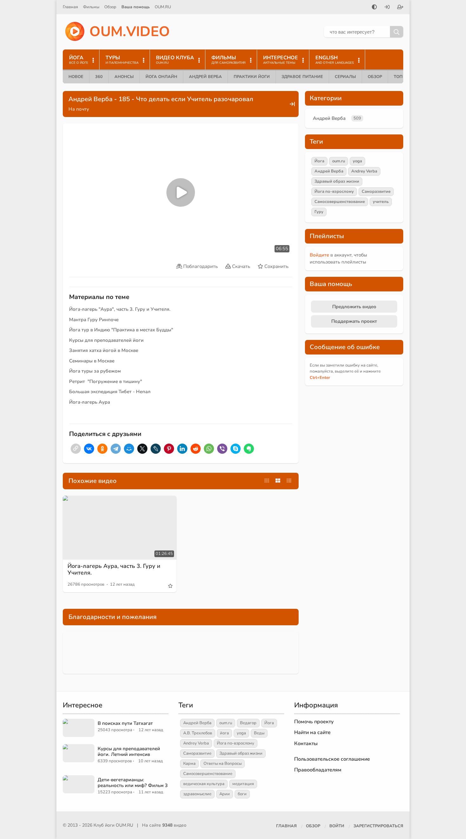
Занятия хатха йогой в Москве (103, 350)
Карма (189, 763)
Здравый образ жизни (336, 181)
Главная (70, 7)
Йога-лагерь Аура (89, 402)
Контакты (306, 743)
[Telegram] (116, 449)
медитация (243, 784)
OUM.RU (163, 7)
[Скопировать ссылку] (76, 449)
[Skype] (235, 449)
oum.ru (338, 161)
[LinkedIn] (182, 449)
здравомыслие (197, 794)
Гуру (318, 212)
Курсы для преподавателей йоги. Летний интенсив (129, 751)
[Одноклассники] (102, 449)
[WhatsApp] (209, 449)
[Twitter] (142, 449)
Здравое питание (302, 77)
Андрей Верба (205, 77)
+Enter (320, 377)
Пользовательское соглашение (332, 759)
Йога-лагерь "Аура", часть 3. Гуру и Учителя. (120, 309)
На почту (78, 109)
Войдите (319, 255)
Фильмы (91, 7)
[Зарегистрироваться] (400, 7)
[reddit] (196, 449)
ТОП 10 (401, 77)
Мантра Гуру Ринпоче (94, 319)
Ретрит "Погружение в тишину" (105, 381)
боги (242, 794)
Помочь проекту (314, 721)
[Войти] (387, 7)
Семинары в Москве (91, 361)
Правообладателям (317, 769)
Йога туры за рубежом (95, 371)
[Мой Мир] (129, 449)
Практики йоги (252, 77)
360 (99, 77)
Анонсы (124, 77)
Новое (75, 77)
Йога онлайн (161, 77)
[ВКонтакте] (89, 449)
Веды (259, 733)
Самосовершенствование (339, 202)
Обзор (110, 7)
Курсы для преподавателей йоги (106, 340)
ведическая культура (203, 784)
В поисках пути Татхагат (125, 723)
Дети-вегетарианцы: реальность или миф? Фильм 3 (133, 783)
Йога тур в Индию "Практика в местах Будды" (121, 330)
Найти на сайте (312, 732)
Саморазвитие (376, 191)
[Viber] (222, 449)
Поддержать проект (354, 321)
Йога (319, 161)
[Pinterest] (169, 449)
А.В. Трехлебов (197, 733)
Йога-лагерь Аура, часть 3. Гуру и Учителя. (114, 569)
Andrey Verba (364, 171)
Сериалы (345, 77)
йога (224, 733)
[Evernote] (249, 449)
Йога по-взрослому (334, 191)
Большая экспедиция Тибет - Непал (110, 391)
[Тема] (374, 7)
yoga (357, 161)
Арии (224, 794)
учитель (381, 202)
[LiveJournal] (156, 449)
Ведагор (248, 723)
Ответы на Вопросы (223, 763)
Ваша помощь (135, 7)
